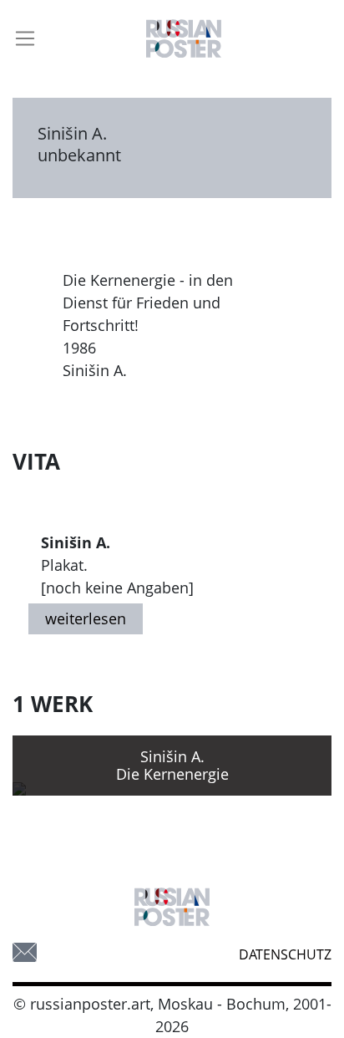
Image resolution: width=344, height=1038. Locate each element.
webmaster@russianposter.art (25, 952)
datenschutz (285, 954)
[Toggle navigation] (25, 38)
